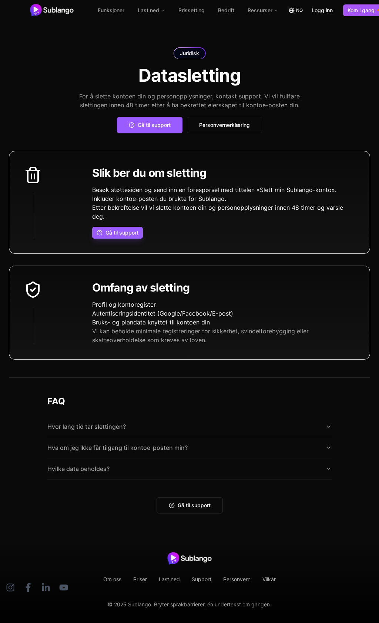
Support (201, 579)
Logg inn (322, 10)
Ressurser (260, 10)
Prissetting (191, 10)
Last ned (148, 10)
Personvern (237, 579)
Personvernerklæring (224, 125)
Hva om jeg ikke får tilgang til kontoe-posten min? (117, 447)
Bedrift (226, 10)
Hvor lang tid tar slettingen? (86, 426)
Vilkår (269, 579)
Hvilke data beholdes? (78, 468)
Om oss (112, 579)
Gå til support (194, 505)
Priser (140, 579)
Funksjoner (111, 10)
